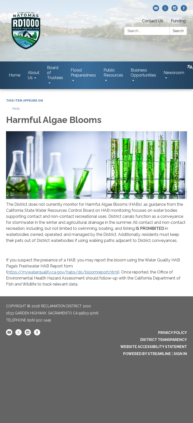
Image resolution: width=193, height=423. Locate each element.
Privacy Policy (172, 333)
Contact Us (152, 21)
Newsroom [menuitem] (174, 72)
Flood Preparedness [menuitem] (83, 73)
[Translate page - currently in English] (190, 67)
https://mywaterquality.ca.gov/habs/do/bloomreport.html (62, 272)
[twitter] (165, 10)
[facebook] (184, 10)
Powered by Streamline (147, 354)
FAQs (16, 108)
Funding (178, 21)
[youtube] (156, 10)
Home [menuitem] (14, 75)
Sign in (180, 354)
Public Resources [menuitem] (113, 73)
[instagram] (174, 10)
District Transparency (163, 340)
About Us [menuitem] (33, 75)
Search (178, 31)
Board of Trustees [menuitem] (55, 72)
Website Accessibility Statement (153, 347)
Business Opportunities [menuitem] (143, 73)
